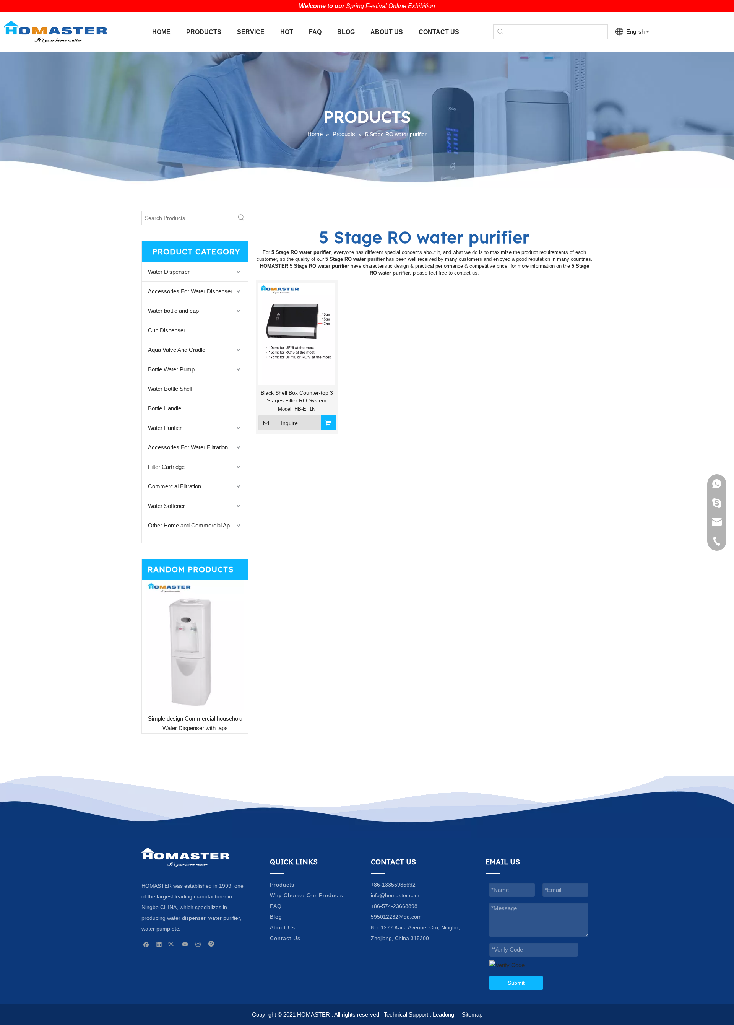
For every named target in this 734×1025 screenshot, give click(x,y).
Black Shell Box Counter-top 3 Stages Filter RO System (297, 396)
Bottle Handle (164, 408)
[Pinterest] (211, 944)
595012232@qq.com (396, 917)
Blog (276, 917)
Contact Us (285, 938)
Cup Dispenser (166, 330)
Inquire (289, 423)
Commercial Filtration (174, 486)
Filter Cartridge (166, 467)
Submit (516, 983)
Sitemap (472, 1014)
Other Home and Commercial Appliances (198, 525)
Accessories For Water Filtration (188, 447)
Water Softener (166, 506)
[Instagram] (198, 944)
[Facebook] (146, 944)
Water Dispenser (169, 271)
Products (282, 885)
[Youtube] (185, 944)
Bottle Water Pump (171, 369)
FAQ (276, 906)
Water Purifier (165, 428)
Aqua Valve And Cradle (176, 350)
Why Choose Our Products (306, 895)
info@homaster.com (395, 895)
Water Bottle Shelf (170, 389)
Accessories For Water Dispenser (190, 291)
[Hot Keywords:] (500, 32)
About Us (282, 927)
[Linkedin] (159, 944)
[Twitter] (172, 944)
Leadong (443, 1014)
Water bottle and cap (173, 311)
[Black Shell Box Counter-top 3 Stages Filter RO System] (296, 333)
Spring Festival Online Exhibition (390, 6)
